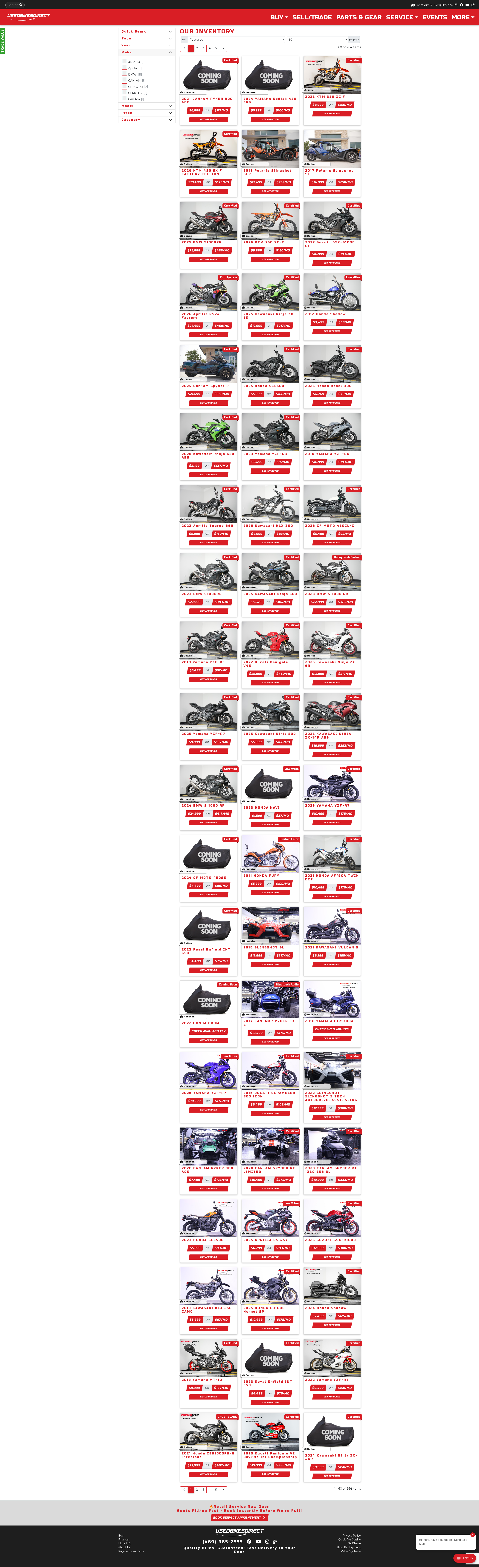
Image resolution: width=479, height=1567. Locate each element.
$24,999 (194, 813)
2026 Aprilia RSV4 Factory (201, 315)
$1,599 (257, 815)
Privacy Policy (352, 1535)
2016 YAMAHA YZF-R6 (327, 454)
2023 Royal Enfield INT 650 (206, 951)
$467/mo (222, 1465)
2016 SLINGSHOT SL (264, 947)
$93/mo (221, 1248)
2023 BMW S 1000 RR (326, 594)
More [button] (461, 17)
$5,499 (257, 462)
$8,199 (194, 466)
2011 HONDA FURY (261, 875)
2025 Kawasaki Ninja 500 (269, 734)
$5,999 (256, 110)
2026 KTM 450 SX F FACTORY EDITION (202, 172)
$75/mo (221, 961)
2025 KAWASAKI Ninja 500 (270, 594)
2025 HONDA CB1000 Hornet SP (264, 1309)
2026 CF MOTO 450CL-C (329, 526)
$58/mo (344, 322)
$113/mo (283, 1248)
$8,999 (318, 105)
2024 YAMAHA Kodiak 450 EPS (270, 100)
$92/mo (283, 462)
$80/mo (221, 886)
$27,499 (194, 325)
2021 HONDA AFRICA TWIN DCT (332, 877)
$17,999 (317, 1108)
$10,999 (318, 254)
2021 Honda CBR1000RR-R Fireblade (208, 1455)
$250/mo (345, 182)
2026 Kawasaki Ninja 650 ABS (208, 455)
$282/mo (345, 745)
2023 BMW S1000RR (202, 594)
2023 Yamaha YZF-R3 (265, 454)
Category (130, 120)
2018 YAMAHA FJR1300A (329, 1021)
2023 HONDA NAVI (261, 807)
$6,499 (256, 1104)
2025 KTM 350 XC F (325, 97)
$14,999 (317, 182)
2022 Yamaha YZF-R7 (327, 1380)
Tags (126, 38)
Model (127, 106)
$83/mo (283, 534)
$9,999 (194, 742)
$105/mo (345, 955)
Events (434, 17)
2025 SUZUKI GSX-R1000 (330, 1240)
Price (126, 113)
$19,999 (317, 1180)
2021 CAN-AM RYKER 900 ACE (207, 100)
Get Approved (208, 119)
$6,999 (195, 110)
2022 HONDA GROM (201, 1023)
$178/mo (222, 1101)
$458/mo (222, 325)
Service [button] (399, 17)
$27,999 (194, 1465)
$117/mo (221, 110)
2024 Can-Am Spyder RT (207, 386)
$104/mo (283, 602)
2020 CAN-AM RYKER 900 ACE (208, 1170)
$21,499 (194, 394)
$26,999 (256, 674)
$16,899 (317, 745)
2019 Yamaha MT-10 (202, 1380)
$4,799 (195, 886)
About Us (124, 1547)
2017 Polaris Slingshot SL (329, 172)
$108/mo (283, 1104)
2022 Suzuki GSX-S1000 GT (330, 244)
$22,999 (194, 602)
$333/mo (345, 1180)
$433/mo (222, 250)
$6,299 (318, 955)
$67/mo (221, 1319)
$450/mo (284, 674)
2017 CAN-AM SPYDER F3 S (269, 1022)
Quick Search (135, 31)
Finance (123, 1539)
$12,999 (256, 325)
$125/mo (221, 1180)
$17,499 (256, 182)
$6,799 (257, 1248)
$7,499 (195, 1180)
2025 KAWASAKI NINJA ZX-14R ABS (328, 735)
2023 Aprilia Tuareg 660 (208, 526)
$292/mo (283, 182)
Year (126, 45)
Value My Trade (351, 1551)
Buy (120, 1535)
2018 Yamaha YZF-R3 (203, 662)
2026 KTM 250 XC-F (263, 242)
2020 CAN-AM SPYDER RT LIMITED (269, 1170)
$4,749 (319, 394)
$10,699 (194, 1101)
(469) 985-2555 (443, 5)
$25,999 (194, 250)
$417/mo (222, 813)
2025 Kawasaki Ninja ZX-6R (269, 315)
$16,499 (256, 1180)
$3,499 (319, 322)
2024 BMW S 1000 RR (203, 805)
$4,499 (195, 961)
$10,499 (194, 182)
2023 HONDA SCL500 (203, 1240)
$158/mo (345, 1388)
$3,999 (195, 1319)
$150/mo (345, 105)
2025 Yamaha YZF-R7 (203, 734)
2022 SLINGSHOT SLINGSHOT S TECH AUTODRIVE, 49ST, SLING (331, 1096)
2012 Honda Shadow (325, 314)
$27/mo (282, 815)
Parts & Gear (359, 17)
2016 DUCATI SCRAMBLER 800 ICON (269, 1094)
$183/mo (345, 254)
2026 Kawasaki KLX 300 (268, 526)
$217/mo (283, 325)
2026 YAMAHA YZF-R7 (204, 1093)
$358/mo (222, 394)
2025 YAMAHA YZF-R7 (327, 805)
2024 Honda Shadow (326, 1308)
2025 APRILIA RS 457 (265, 1240)
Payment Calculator (131, 1551)
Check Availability (208, 1031)
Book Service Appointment (237, 1517)
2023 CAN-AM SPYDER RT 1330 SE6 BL (331, 1170)
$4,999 (257, 534)
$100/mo (283, 110)
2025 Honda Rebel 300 (328, 386)
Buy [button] (277, 17)
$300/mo (345, 1108)
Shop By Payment (349, 1547)
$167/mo (221, 742)
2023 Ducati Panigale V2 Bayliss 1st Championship (270, 1455)
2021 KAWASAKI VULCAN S (332, 947)
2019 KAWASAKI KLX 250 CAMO (207, 1309)
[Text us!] (464, 1559)
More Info (124, 1543)
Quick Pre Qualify (349, 1539)
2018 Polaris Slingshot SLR (267, 172)
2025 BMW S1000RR (202, 242)
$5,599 (195, 1248)
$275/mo (283, 1180)
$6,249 (256, 602)
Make (126, 52)
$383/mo (222, 602)
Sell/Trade (312, 17)
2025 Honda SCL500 (263, 386)
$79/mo (345, 394)
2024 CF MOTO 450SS (204, 877)
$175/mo (222, 182)
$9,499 (318, 1388)
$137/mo (221, 466)
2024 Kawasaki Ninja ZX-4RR (331, 1457)
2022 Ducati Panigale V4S (265, 664)
